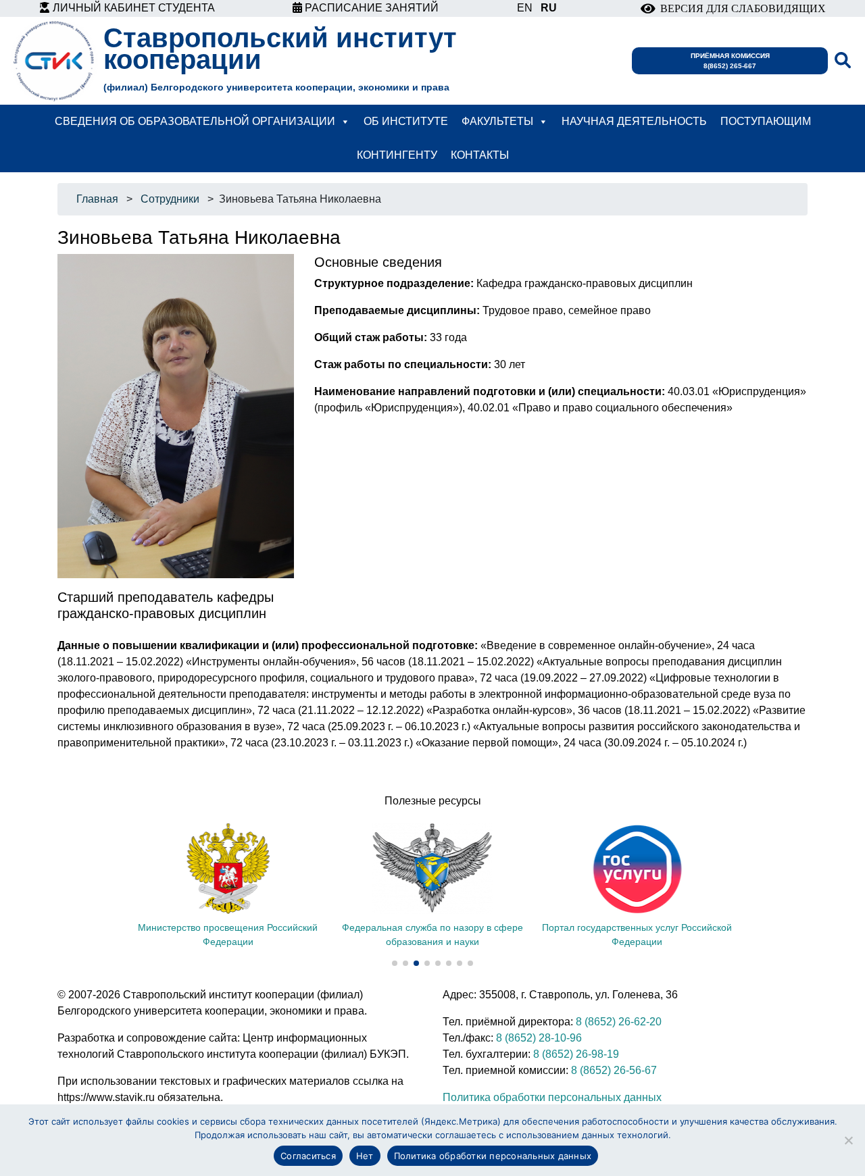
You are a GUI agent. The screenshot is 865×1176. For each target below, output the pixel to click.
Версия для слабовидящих (740, 8)
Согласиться (308, 1155)
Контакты (480, 155)
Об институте (406, 121)
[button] (394, 963)
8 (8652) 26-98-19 (576, 1054)
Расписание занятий (370, 8)
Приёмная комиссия (730, 61)
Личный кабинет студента (132, 8)
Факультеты (497, 121)
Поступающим (765, 121)
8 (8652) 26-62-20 (619, 1021)
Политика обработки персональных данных (552, 1097)
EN (525, 8)
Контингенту (397, 155)
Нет (365, 1155)
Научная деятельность (634, 121)
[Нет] (848, 1140)
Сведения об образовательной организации (195, 121)
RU (549, 8)
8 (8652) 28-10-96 (539, 1038)
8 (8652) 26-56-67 (614, 1070)
